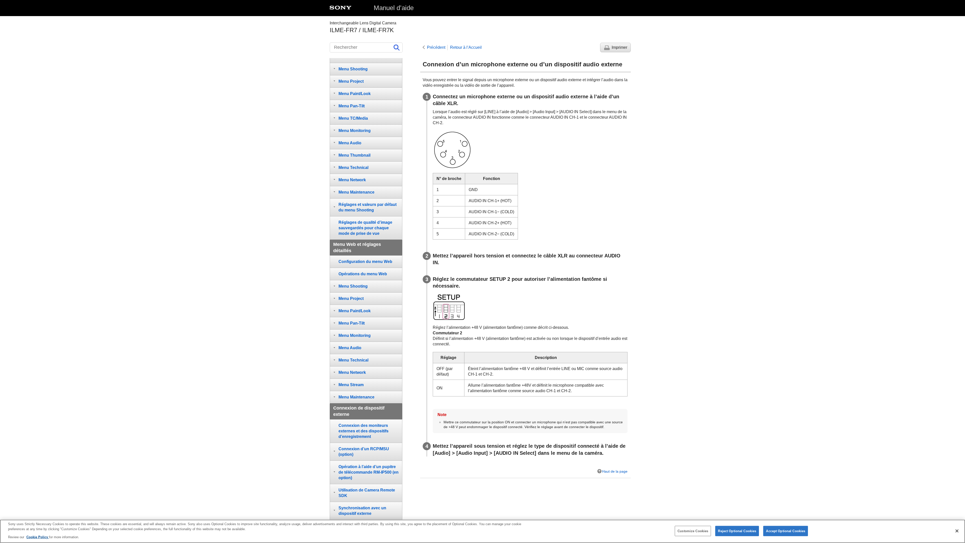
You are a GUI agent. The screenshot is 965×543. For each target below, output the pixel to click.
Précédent (436, 47)
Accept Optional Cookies (785, 531)
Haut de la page (615, 471)
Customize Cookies (693, 531)
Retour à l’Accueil (466, 47)
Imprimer (619, 47)
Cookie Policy (37, 537)
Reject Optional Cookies (737, 531)
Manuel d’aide (394, 8)
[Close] (956, 530)
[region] (482, 531)
